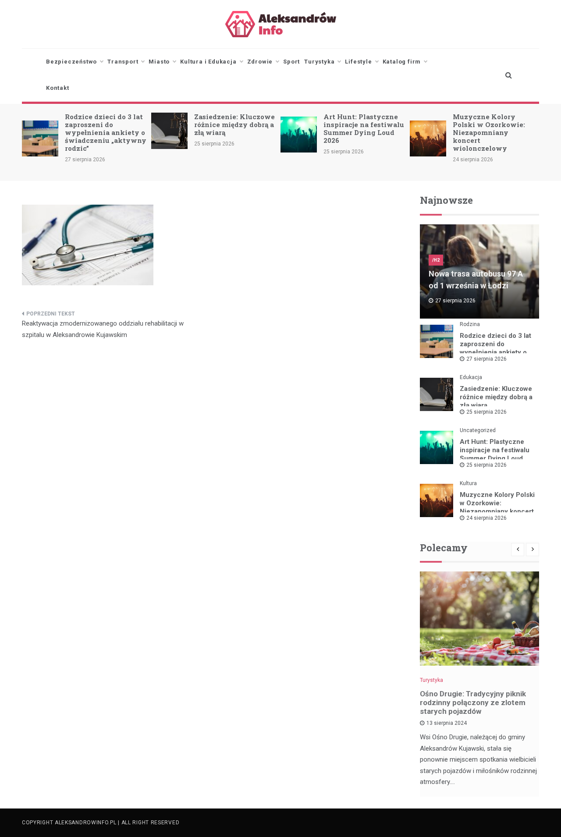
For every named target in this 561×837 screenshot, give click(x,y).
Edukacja (471, 377)
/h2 (436, 260)
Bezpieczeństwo (71, 61)
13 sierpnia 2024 (446, 723)
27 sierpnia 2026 (486, 359)
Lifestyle (358, 61)
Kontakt (57, 88)
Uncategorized (478, 430)
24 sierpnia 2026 (486, 518)
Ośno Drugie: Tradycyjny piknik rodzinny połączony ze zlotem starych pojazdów (473, 702)
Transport (122, 61)
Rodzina (470, 324)
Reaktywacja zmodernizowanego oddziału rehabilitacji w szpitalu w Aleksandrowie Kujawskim (103, 329)
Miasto (159, 61)
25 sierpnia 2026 (486, 412)
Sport (291, 61)
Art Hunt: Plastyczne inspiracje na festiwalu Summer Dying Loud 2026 (363, 128)
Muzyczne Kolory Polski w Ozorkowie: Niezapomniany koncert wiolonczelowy (489, 132)
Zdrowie (260, 61)
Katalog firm (402, 61)
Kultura (468, 483)
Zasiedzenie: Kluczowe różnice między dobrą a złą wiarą (234, 124)
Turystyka (319, 61)
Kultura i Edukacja (208, 61)
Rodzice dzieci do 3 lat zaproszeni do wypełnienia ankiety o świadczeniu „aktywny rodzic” (105, 132)
